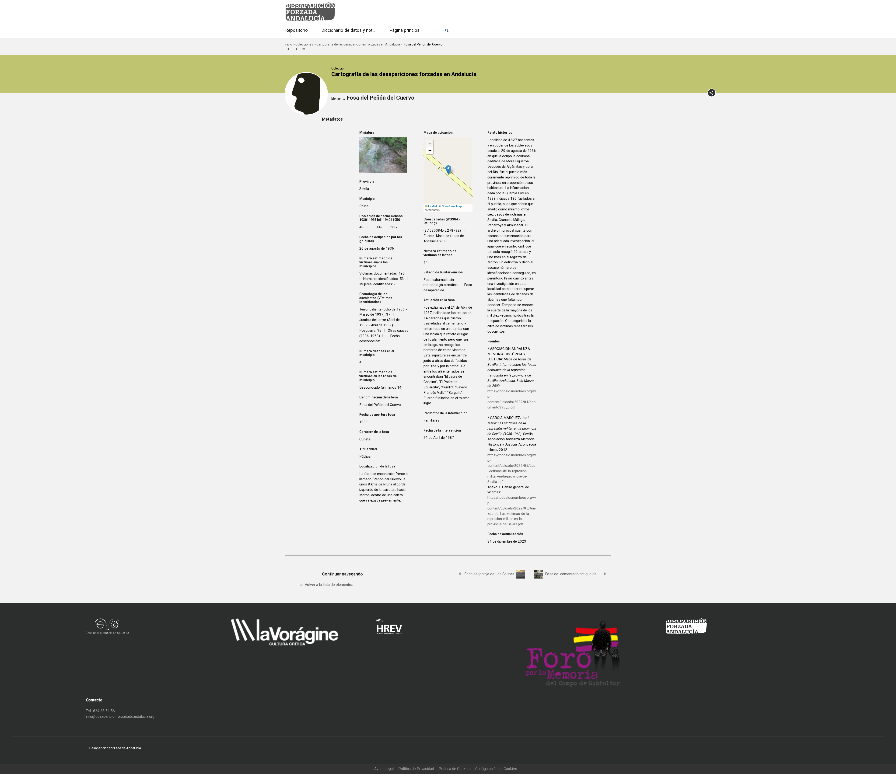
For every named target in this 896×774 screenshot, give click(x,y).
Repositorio (296, 30)
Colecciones (304, 44)
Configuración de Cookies (496, 769)
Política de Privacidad (416, 769)
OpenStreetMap (452, 206)
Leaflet (432, 206)
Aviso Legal (384, 769)
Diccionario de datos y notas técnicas (349, 30)
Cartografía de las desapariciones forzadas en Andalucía (358, 44)
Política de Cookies (455, 769)
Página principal (404, 30)
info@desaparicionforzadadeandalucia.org (120, 716)
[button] (446, 30)
